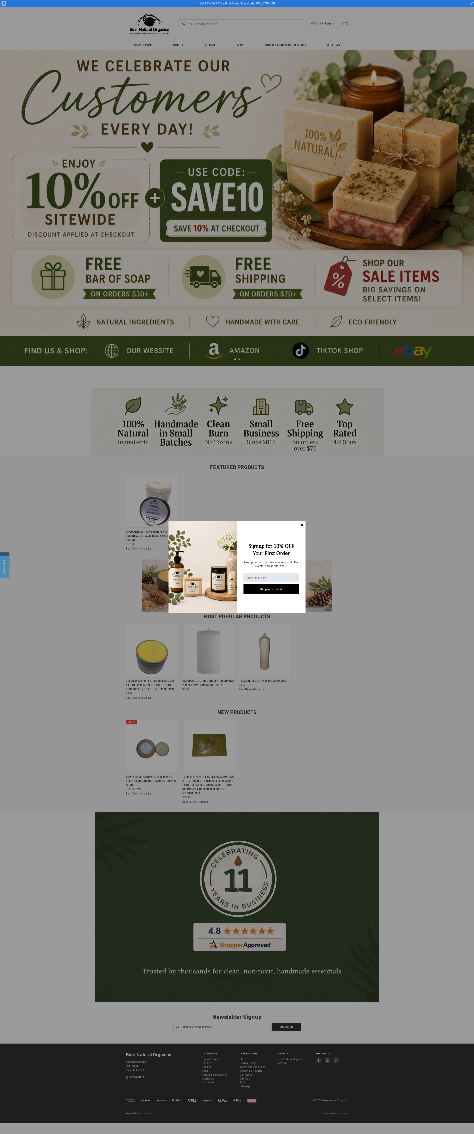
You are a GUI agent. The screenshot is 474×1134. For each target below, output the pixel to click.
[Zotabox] (3, 3)
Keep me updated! (271, 589)
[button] (4, 567)
